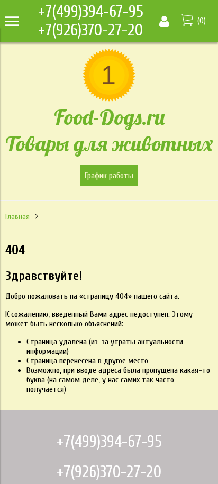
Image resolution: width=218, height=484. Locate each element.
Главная (17, 216)
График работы (109, 175)
